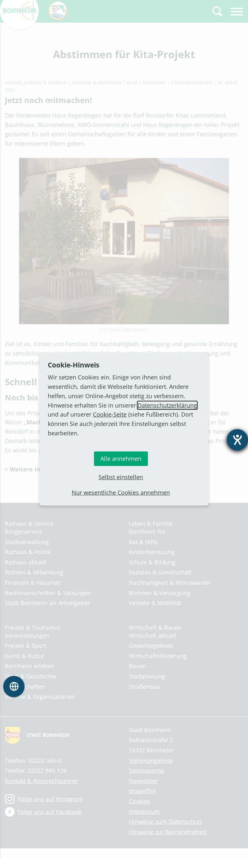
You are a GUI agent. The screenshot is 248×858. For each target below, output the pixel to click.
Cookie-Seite (110, 414)
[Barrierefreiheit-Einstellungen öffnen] (237, 439)
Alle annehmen (120, 458)
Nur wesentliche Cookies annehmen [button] (121, 492)
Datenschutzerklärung (167, 405)
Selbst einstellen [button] (120, 477)
